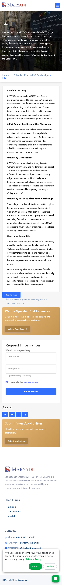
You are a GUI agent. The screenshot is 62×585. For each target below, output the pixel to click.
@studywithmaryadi (30, 542)
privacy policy (31, 382)
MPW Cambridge (39, 75)
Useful (11, 516)
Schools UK (20, 75)
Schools (12, 506)
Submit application (16, 441)
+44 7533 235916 (25, 537)
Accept (35, 566)
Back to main (11, 294)
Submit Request (31, 391)
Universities (14, 511)
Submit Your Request (17, 328)
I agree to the (24, 382)
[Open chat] (55, 578)
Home (5, 75)
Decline (50, 566)
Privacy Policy (33, 559)
